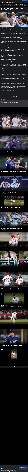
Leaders (13, 2)
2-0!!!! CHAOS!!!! (4, 305)
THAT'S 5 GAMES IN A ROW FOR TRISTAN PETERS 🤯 (12, 207)
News (7, 2)
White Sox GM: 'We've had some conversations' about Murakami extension (10, 103)
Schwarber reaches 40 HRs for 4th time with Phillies (12, 248)
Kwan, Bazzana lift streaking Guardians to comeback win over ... (14, 268)
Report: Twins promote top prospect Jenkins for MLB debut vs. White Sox (10, 102)
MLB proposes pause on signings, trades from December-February (9, 101)
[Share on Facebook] (14, 96)
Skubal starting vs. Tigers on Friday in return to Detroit (12, 345)
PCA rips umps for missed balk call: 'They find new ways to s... (13, 172)
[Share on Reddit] (13, 96)
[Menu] (1, 1)
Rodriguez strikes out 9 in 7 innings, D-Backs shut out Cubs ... (14, 325)
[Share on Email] (16, 96)
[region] (14, 468)
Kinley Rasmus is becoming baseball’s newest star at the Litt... (13, 361)
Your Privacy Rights (23, 470)
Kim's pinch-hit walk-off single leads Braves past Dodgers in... (13, 131)
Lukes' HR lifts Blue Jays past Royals (8, 192)
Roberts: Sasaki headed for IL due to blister (10, 151)
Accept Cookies (23, 467)
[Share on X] (11, 96)
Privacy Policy (14, 471)
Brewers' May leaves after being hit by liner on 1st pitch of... (13, 228)
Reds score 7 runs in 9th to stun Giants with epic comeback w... (13, 289)
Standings (10, 2)
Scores (4, 2)
